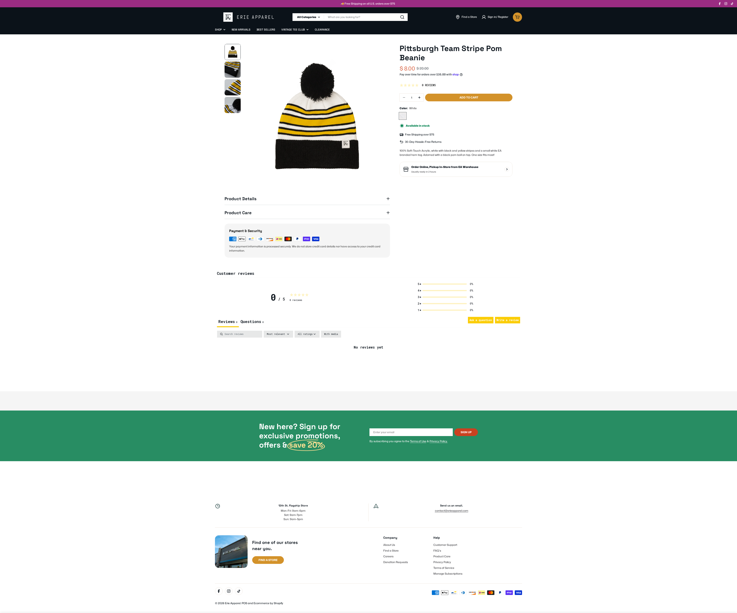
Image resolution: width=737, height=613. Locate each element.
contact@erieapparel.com (451, 510)
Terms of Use (418, 441)
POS (244, 603)
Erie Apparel (232, 603)
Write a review (508, 320)
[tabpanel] (368, 359)
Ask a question (480, 320)
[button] (445, 284)
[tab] (252, 322)
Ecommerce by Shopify (268, 603)
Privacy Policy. (439, 441)
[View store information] (507, 169)
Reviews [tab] (227, 321)
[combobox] (350, 17)
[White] (403, 116)
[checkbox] (331, 334)
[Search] (402, 17)
